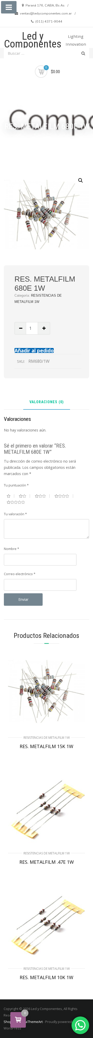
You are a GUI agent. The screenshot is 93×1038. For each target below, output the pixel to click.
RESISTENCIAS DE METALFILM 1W (47, 737)
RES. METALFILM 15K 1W (46, 746)
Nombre (11, 548)
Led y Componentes (32, 40)
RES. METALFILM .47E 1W (46, 862)
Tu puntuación (16, 485)
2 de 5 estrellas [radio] (24, 496)
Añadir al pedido (34, 350)
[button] (80, 180)
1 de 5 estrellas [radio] (10, 496)
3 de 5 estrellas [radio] (42, 496)
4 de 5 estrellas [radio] (64, 496)
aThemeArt (34, 1021)
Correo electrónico (19, 574)
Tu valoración (15, 514)
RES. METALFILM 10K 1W (46, 977)
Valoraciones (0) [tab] (46, 402)
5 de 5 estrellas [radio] (18, 502)
